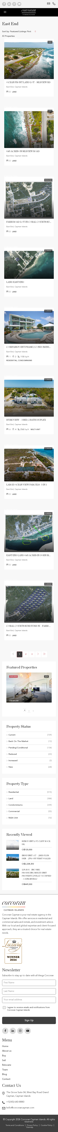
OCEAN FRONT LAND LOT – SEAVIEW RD (28, 82)
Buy (4, 1056)
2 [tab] (30, 711)
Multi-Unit (13, 818)
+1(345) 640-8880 (15, 1102)
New (10, 767)
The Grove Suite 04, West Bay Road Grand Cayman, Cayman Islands (27, 1094)
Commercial (14, 811)
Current (11, 735)
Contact (6, 1079)
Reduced (12, 754)
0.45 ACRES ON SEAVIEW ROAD (23, 151)
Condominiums (15, 805)
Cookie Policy (46, 1125)
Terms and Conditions (15, 1125)
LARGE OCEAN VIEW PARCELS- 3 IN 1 (26, 485)
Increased (12, 761)
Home (5, 1046)
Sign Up (29, 1020)
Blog (4, 1074)
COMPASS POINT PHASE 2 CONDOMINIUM (29, 347)
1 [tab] (26, 711)
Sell (4, 1060)
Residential (13, 792)
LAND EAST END (15, 282)
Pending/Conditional (18, 748)
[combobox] (23, 31)
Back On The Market (18, 741)
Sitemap (29, 1127)
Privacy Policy (32, 1125)
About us (6, 1051)
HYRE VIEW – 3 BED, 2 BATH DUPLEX (26, 420)
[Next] (38, 654)
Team (5, 1070)
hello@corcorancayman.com (20, 1108)
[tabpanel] (29, 690)
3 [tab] (34, 711)
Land (10, 799)
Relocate (6, 1065)
